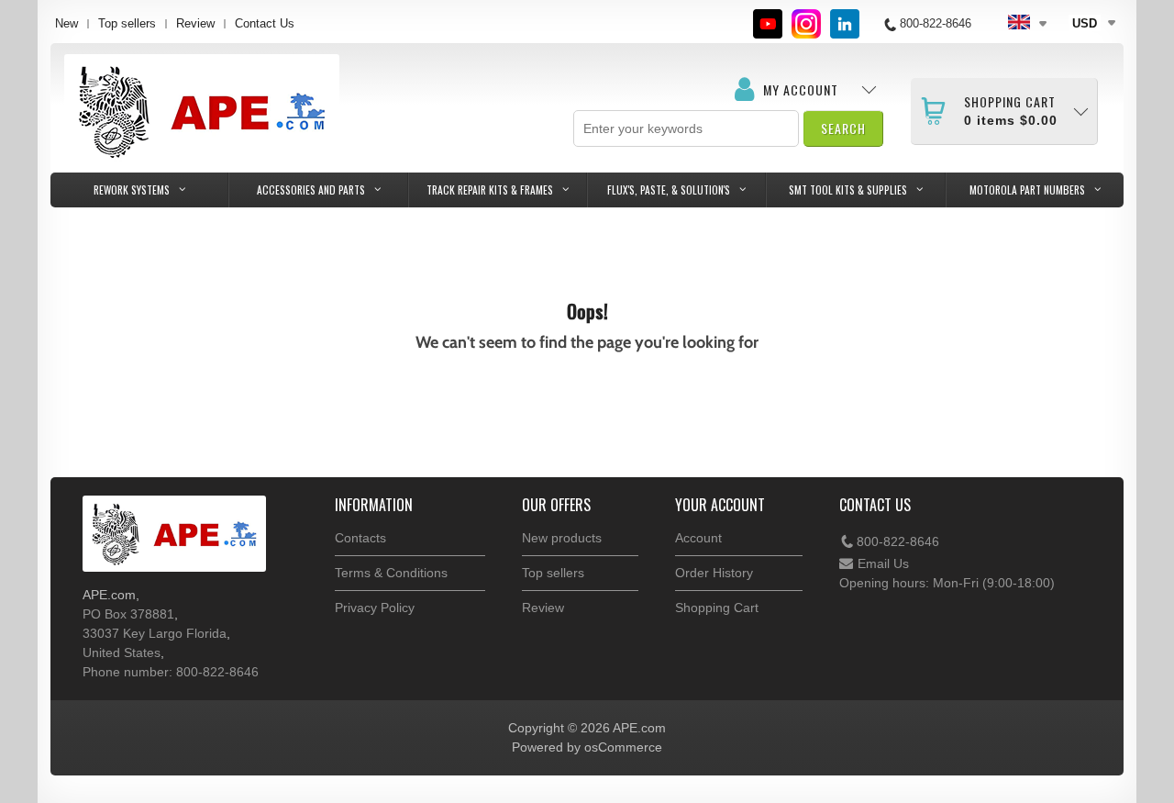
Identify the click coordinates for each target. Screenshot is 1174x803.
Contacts (360, 537)
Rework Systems (132, 189)
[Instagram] (806, 24)
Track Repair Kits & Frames (489, 189)
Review (195, 23)
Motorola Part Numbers (1027, 189)
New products (562, 537)
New (66, 23)
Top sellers (127, 23)
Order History (714, 572)
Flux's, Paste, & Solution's (668, 189)
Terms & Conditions (391, 572)
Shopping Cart (717, 607)
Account (698, 537)
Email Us (883, 563)
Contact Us (264, 23)
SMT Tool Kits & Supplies (848, 189)
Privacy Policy (375, 607)
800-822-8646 (898, 541)
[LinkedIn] (844, 24)
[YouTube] (767, 24)
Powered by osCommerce (587, 747)
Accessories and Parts (311, 189)
